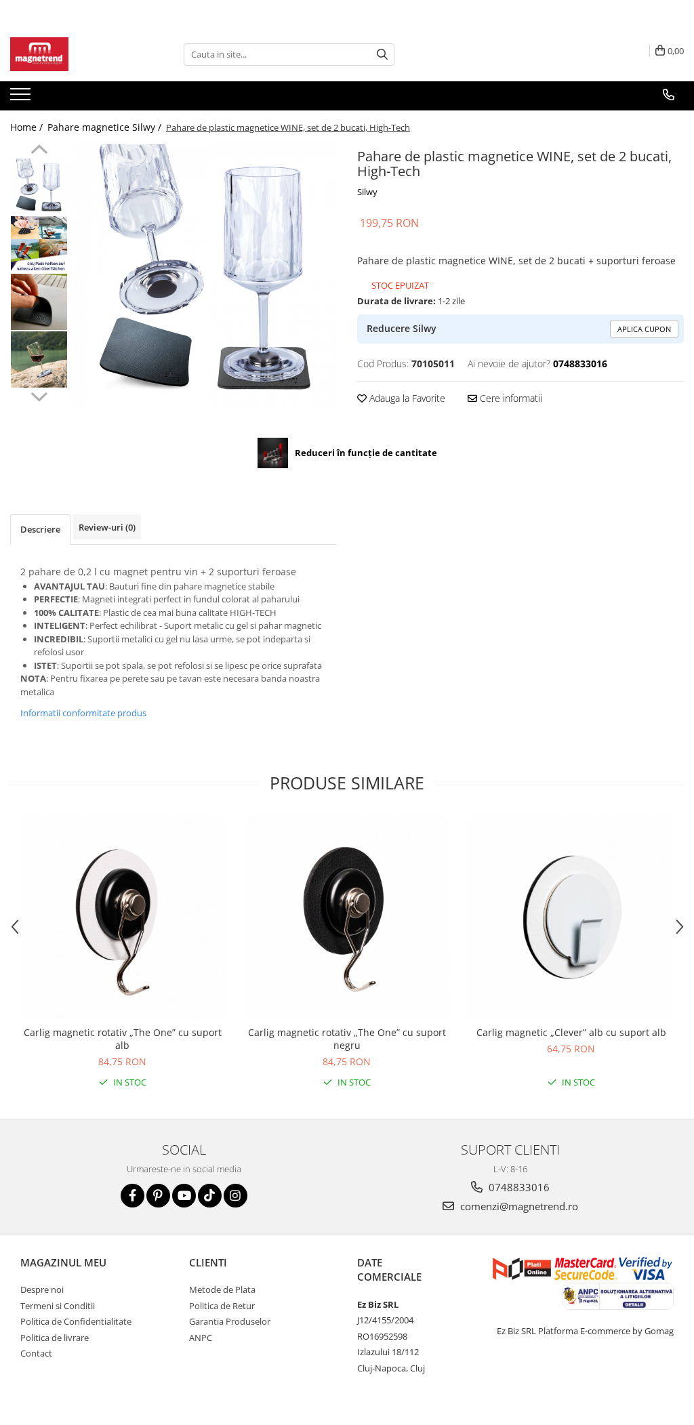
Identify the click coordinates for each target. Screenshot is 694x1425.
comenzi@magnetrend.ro (517, 1206)
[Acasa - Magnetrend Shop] (78, 54)
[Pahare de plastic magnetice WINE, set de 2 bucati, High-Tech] (206, 275)
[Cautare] (382, 54)
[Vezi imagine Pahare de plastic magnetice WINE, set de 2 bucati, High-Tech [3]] (39, 359)
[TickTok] (210, 1195)
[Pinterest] (158, 1195)
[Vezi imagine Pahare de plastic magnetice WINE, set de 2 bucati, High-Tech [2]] (39, 302)
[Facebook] (132, 1195)
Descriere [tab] (40, 529)
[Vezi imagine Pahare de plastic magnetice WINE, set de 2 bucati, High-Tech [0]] (39, 187)
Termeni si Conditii (57, 1306)
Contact (36, 1353)
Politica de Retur (222, 1306)
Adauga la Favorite (406, 398)
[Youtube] (184, 1195)
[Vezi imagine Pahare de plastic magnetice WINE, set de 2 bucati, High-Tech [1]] (39, 244)
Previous (39, 151)
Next (39, 395)
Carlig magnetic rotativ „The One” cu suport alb (123, 1039)
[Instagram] (235, 1195)
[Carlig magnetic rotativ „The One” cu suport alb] (122, 917)
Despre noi (42, 1289)
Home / (27, 127)
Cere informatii (509, 398)
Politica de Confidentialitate (75, 1321)
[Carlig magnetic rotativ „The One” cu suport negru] (347, 917)
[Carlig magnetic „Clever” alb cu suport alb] (571, 917)
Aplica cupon (644, 329)
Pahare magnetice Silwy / (105, 127)
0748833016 (518, 1187)
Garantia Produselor (229, 1321)
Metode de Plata (222, 1289)
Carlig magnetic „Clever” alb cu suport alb (571, 1032)
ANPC (200, 1337)
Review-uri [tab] (107, 527)
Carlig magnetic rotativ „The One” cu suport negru (347, 1039)
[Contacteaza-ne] (668, 94)
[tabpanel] (206, 275)
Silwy (367, 192)
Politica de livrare (54, 1337)
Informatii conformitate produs (83, 713)
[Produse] (22, 98)
